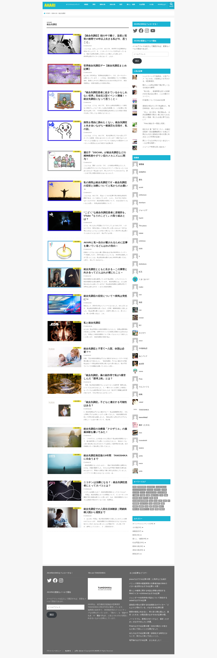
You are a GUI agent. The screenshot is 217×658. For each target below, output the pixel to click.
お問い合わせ (79, 651)
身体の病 (112, 4)
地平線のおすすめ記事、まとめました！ (145, 640)
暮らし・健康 (131, 4)
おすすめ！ (150, 487)
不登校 (142, 495)
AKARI (49, 5)
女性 (140, 498)
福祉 (162, 503)
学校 (151, 498)
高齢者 (162, 509)
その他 (151, 4)
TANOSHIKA (142, 487)
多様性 (135, 498)
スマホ (164, 489)
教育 (121, 4)
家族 (155, 498)
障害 (94, 4)
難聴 (156, 509)
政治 (155, 501)
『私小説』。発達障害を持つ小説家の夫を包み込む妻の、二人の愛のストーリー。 (156, 93)
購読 (137, 61)
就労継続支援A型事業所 (140, 501)
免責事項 (68, 651)
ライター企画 (162, 492)
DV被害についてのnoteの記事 (154, 100)
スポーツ (157, 489)
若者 (146, 506)
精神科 (135, 506)
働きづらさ (154, 495)
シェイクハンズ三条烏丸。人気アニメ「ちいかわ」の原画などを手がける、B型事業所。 (156, 78)
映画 (165, 501)
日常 (160, 501)
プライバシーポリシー (54, 651)
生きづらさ (143, 503)
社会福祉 (156, 503)
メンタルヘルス (151, 492)
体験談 (86, 4)
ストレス (150, 489)
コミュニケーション (139, 489)
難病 (152, 509)
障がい (161, 506)
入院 (161, 495)
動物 (166, 495)
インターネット (161, 487)
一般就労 (136, 495)
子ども (146, 498)
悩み (151, 501)
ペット (142, 492)
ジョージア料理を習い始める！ (154, 147)
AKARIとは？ (162, 4)
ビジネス (136, 492)
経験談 (141, 506)
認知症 (155, 506)
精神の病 (102, 4)
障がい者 (136, 509)
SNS (134, 487)
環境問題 (136, 503)
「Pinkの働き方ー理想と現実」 (154, 123)
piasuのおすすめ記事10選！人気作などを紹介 (147, 579)
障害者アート (144, 509)
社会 (150, 503)
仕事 (147, 495)
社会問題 (142, 4)
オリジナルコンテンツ (73, 4)
